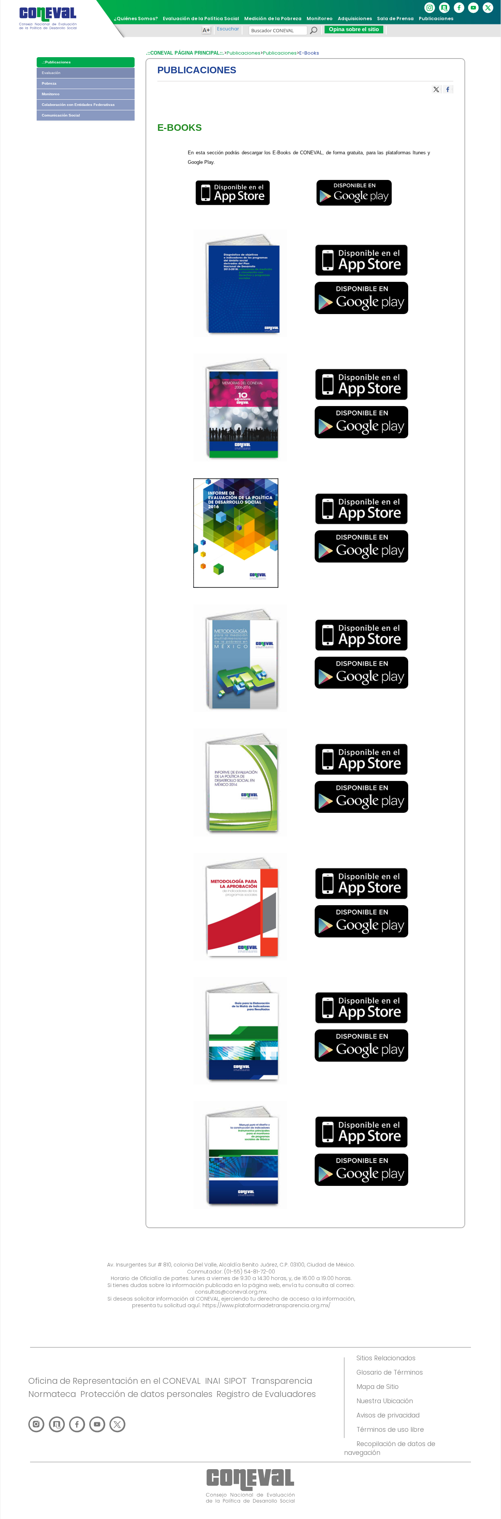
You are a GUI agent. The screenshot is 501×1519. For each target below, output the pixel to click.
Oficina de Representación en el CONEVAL (114, 1381)
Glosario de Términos (389, 1372)
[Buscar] (313, 31)
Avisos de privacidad (388, 1415)
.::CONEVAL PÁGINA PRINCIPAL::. (185, 53)
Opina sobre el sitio (354, 29)
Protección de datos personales (146, 1394)
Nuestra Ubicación (384, 1401)
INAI (212, 1381)
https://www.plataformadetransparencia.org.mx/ (266, 1305)
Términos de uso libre (390, 1429)
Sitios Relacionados (386, 1358)
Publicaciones (243, 52)
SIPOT (235, 1381)
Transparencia (281, 1381)
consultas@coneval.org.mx (230, 1291)
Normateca (52, 1394)
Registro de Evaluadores (266, 1394)
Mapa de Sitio (377, 1386)
